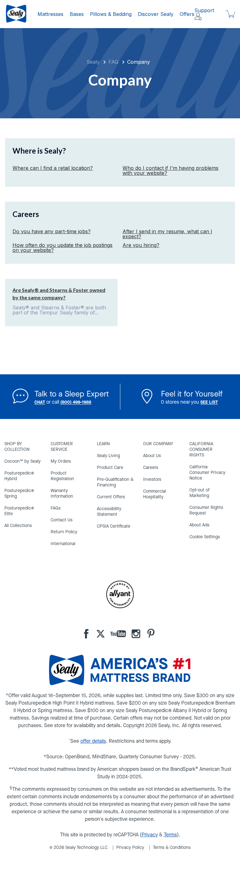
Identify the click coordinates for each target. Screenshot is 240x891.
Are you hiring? (140, 245)
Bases (77, 14)
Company (138, 62)
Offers (187, 14)
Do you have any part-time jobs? (51, 231)
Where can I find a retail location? (52, 167)
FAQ (113, 62)
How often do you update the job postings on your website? (62, 248)
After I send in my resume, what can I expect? (167, 234)
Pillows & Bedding (111, 14)
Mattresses (50, 14)
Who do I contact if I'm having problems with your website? (170, 170)
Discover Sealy (155, 14)
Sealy (93, 62)
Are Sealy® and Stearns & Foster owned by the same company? (58, 293)
